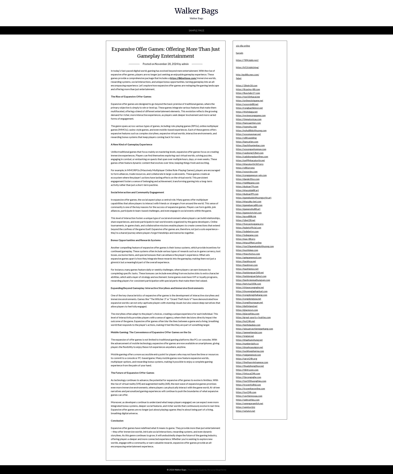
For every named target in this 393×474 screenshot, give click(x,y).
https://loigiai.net (245, 336)
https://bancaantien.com (248, 123)
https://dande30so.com (247, 179)
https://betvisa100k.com (248, 283)
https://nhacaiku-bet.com (248, 201)
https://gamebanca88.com (249, 205)
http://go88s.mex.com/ (247, 74)
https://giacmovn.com (247, 310)
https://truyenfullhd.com (248, 384)
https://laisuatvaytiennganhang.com (254, 328)
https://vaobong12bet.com (249, 152)
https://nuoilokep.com (247, 250)
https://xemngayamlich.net (249, 403)
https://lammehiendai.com (249, 332)
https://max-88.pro (245, 239)
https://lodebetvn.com (247, 231)
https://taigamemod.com (248, 354)
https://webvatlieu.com (247, 399)
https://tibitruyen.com (247, 369)
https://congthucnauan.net (249, 302)
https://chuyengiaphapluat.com (251, 291)
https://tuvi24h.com (246, 392)
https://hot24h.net (245, 321)
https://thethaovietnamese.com (252, 362)
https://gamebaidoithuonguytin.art (253, 197)
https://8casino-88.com (248, 89)
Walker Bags (196, 10)
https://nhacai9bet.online (249, 242)
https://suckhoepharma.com (250, 351)
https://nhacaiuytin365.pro (249, 164)
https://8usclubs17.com (248, 93)
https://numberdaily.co (247, 343)
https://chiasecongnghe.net (250, 287)
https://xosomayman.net (248, 134)
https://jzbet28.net (245, 220)
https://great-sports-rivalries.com (253, 317)
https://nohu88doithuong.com (251, 130)
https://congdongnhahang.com (251, 295)
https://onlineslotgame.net (249, 100)
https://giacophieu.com (247, 313)
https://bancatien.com (247, 141)
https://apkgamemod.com (248, 257)
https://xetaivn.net (245, 411)
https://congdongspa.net (248, 298)
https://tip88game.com (247, 182)
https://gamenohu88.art (248, 209)
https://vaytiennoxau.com (249, 396)
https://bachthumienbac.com (250, 145)
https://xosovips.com (246, 171)
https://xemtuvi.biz (245, 407)
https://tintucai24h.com (248, 373)
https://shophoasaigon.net (249, 347)
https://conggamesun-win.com (251, 175)
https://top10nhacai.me (248, 96)
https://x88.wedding (246, 137)
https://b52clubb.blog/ (247, 67)
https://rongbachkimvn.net (249, 107)
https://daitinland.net (246, 306)
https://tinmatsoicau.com (248, 119)
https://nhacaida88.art (247, 190)
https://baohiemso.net (247, 268)
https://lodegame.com (247, 235)
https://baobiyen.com (247, 265)
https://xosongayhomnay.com (251, 149)
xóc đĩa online (243, 45)
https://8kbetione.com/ (183, 78)
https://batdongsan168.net (250, 272)
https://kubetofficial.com (248, 227)
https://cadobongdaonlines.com (252, 156)
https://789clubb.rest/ (247, 60)
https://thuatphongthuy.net (250, 366)
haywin (239, 53)
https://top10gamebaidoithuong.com (255, 246)
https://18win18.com (246, 85)
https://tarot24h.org (246, 358)
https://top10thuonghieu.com (251, 381)
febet (238, 78)
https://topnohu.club (246, 126)
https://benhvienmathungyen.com (253, 280)
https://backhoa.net (246, 261)
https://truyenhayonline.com (250, 388)
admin (185, 64)
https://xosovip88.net (247, 104)
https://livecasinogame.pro (249, 223)
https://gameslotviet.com (249, 212)
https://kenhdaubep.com (248, 324)
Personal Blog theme (216, 469)
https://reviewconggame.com (251, 115)
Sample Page (196, 30)
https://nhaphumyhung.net (249, 340)
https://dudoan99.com (247, 194)
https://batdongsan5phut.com (251, 276)
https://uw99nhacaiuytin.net (250, 160)
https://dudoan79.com (247, 186)
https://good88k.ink (246, 216)
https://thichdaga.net (247, 111)
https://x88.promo (245, 167)
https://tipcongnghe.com (248, 377)
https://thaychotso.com (248, 253)
